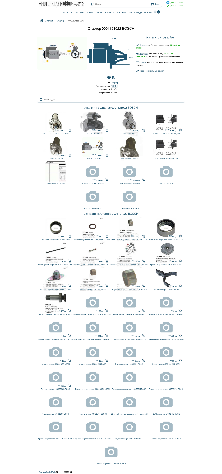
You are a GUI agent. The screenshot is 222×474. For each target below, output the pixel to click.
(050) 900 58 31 (176, 2)
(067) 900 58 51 (176, 6)
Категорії (67, 12)
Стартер (114, 83)
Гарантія (109, 12)
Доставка (84, 12)
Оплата (142, 62)
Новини (148, 12)
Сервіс (99, 12)
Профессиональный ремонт (151, 71)
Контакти (121, 12)
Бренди (138, 12)
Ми (130, 12)
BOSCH (114, 86)
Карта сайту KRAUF (47, 472)
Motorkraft (49, 21)
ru (155, 12)
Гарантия (143, 45)
